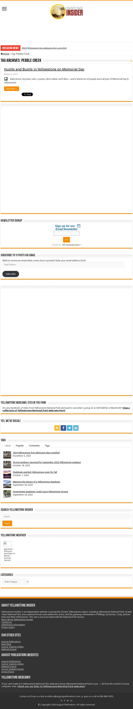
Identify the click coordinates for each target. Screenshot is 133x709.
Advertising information (13, 624)
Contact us (6, 622)
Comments (34, 445)
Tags (47, 445)
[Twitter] (69, 428)
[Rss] (57, 428)
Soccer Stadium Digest (12, 669)
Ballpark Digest (8, 649)
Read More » (11, 88)
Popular (20, 445)
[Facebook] (63, 428)
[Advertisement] (66, 30)
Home (6, 54)
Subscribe (11, 274)
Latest (8, 445)
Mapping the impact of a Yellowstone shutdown (36, 481)
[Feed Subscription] (131, 60)
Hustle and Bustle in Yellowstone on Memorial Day (44, 69)
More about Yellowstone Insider (17, 619)
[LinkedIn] (76, 428)
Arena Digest (7, 671)
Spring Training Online (12, 646)
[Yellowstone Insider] (66, 11)
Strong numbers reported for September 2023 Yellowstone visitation (47, 462)
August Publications (11, 641)
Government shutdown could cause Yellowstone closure (40, 491)
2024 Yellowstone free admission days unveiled (44, 48)
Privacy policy (8, 627)
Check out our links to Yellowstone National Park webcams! (51, 686)
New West (6, 644)
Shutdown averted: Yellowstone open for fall (35, 472)
